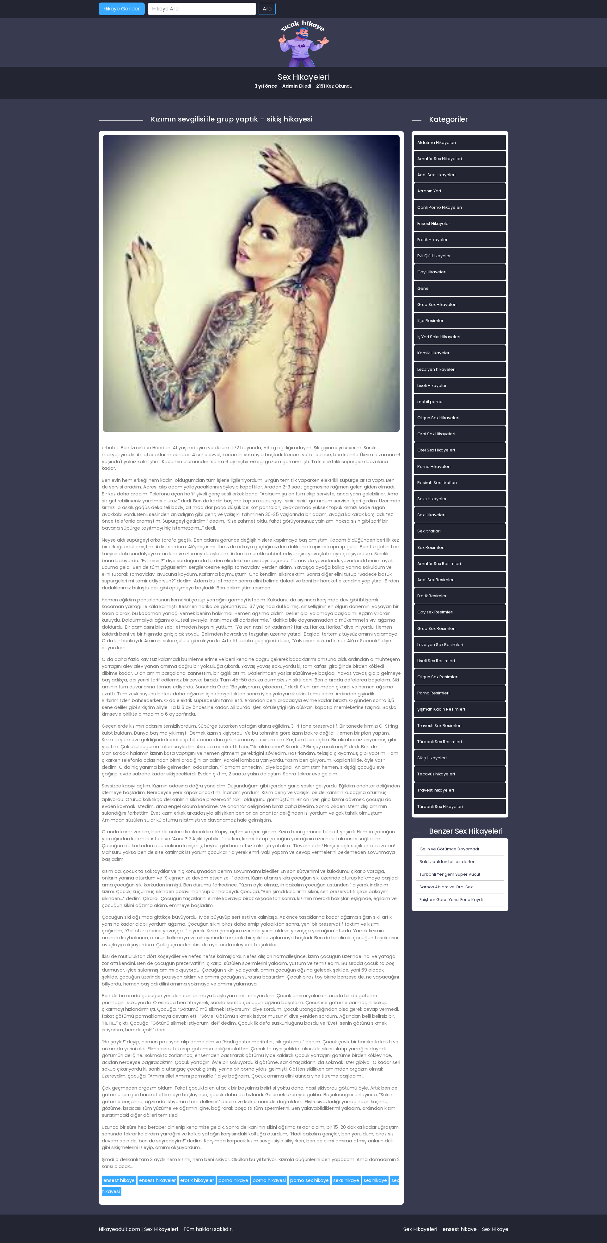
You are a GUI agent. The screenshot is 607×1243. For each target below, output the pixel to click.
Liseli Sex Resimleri (436, 660)
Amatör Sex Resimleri (439, 563)
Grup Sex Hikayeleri (437, 304)
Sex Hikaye (495, 1229)
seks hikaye (346, 1180)
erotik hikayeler (197, 1180)
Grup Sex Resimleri (436, 628)
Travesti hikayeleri (435, 790)
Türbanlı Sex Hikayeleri (440, 806)
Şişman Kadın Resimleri (441, 709)
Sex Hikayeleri (431, 515)
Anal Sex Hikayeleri (436, 174)
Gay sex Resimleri (435, 612)
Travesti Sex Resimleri (439, 725)
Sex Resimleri (431, 547)
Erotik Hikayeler (432, 239)
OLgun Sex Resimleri (437, 677)
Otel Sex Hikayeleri (436, 450)
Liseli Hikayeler (432, 385)
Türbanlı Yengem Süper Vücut (450, 874)
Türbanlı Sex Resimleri (439, 741)
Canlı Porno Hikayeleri (439, 207)
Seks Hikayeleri (432, 498)
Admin (290, 86)
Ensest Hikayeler (433, 223)
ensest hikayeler (157, 1180)
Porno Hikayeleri (434, 466)
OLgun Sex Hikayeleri (438, 417)
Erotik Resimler (432, 596)
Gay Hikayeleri (431, 272)
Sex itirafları (429, 531)
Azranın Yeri (429, 191)
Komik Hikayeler (433, 353)
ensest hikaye (119, 1180)
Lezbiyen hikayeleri (436, 369)
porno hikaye (233, 1180)
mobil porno (430, 401)
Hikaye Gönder (121, 8)
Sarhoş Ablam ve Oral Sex (446, 887)
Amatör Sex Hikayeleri (439, 158)
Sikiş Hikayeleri (432, 758)
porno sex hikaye (309, 1180)
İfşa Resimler (430, 320)
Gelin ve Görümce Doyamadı (449, 849)
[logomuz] (303, 44)
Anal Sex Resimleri (436, 579)
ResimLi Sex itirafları (437, 482)
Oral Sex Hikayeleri (436, 434)
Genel (423, 288)
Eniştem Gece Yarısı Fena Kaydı (451, 899)
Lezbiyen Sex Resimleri (440, 644)
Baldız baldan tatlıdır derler (447, 861)
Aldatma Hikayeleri (436, 142)
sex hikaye (375, 1180)
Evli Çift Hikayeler (434, 255)
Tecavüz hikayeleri (436, 774)
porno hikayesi (269, 1180)
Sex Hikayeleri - (423, 1229)
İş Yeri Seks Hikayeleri (438, 336)
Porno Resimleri (433, 693)
